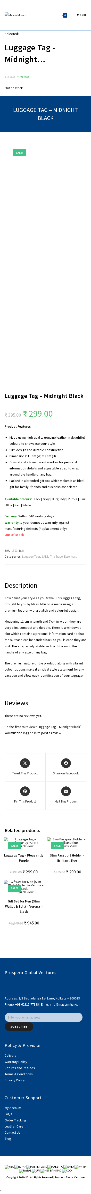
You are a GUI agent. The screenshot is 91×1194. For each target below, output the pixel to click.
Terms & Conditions (19, 1074)
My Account (13, 1108)
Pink (83, 499)
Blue (9, 505)
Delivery (11, 1055)
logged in (30, 733)
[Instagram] (6, 989)
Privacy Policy (15, 1080)
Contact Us (12, 1132)
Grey (46, 499)
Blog (8, 1138)
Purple (72, 499)
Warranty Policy (16, 1062)
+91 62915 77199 (27, 1004)
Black (37, 499)
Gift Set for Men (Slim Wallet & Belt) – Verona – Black (24, 906)
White (27, 505)
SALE (45, 556)
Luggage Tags (31, 556)
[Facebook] (6, 982)
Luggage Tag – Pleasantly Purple (23, 858)
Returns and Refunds (20, 1068)
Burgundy (59, 499)
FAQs (8, 1114)
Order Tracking (15, 1120)
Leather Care (14, 1126)
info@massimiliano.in (65, 1004)
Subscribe (18, 1026)
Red (17, 505)
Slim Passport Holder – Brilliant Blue (67, 858)
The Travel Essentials (63, 556)
